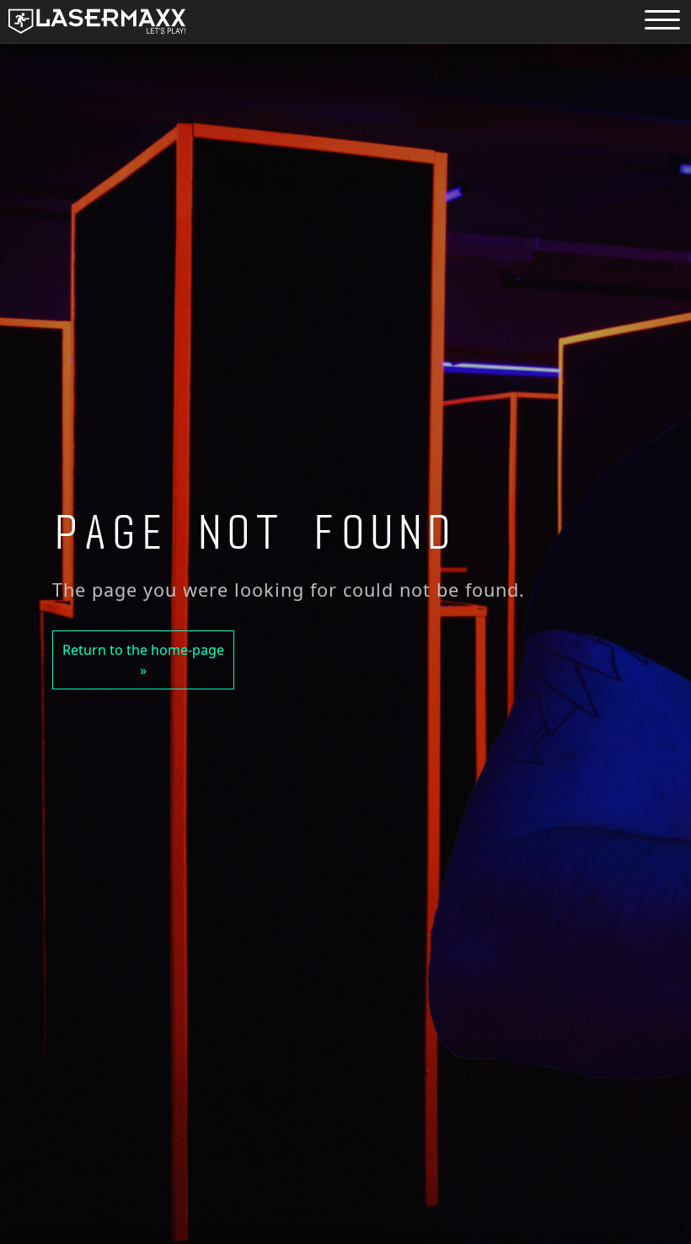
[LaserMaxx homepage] (97, 21)
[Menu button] (662, 19)
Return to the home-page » (143, 660)
